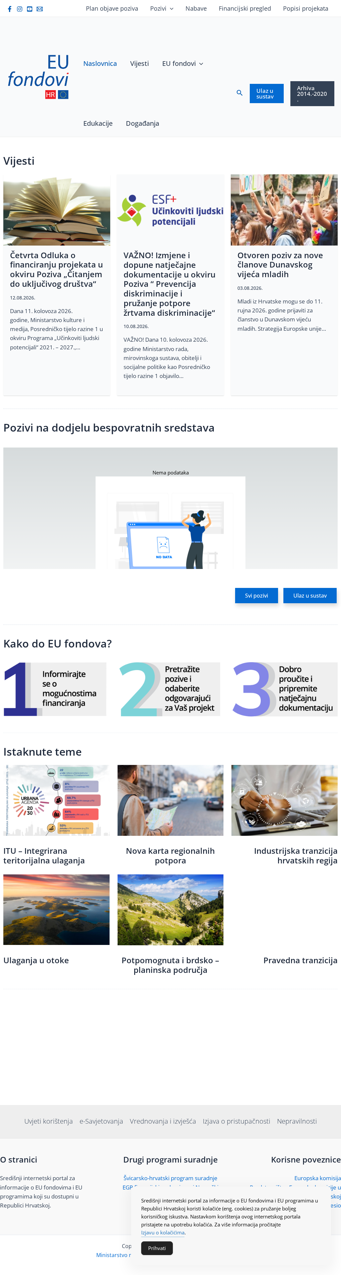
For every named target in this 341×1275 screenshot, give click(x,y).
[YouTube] (30, 9)
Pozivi (158, 8)
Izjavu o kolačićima (162, 1232)
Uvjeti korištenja (48, 1121)
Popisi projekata (305, 8)
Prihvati (157, 1248)
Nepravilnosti (297, 1121)
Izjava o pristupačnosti (236, 1121)
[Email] (40, 9)
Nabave (196, 8)
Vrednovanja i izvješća (163, 1121)
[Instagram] (20, 9)
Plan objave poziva (112, 8)
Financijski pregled (245, 8)
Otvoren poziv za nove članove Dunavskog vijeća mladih (280, 265)
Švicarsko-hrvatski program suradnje (170, 1178)
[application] (170, 8)
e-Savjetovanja (101, 1121)
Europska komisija (317, 1178)
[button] (256, 595)
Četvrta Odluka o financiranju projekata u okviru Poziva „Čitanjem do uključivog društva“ (56, 269)
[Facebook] (10, 9)
